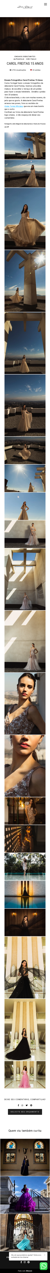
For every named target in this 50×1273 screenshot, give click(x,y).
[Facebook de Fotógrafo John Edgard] (21, 1262)
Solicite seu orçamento (25, 1112)
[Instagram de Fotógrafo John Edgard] (25, 1262)
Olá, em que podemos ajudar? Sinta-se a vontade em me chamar (26, 1256)
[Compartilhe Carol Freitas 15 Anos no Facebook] (18, 1105)
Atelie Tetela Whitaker (13, 106)
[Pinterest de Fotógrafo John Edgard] (28, 1262)
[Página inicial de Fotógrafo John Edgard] (25, 7)
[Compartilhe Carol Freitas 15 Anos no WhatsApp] (22, 1105)
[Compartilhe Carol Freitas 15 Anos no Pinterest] (31, 1105)
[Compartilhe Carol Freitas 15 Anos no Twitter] (27, 1105)
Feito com (25, 1271)
